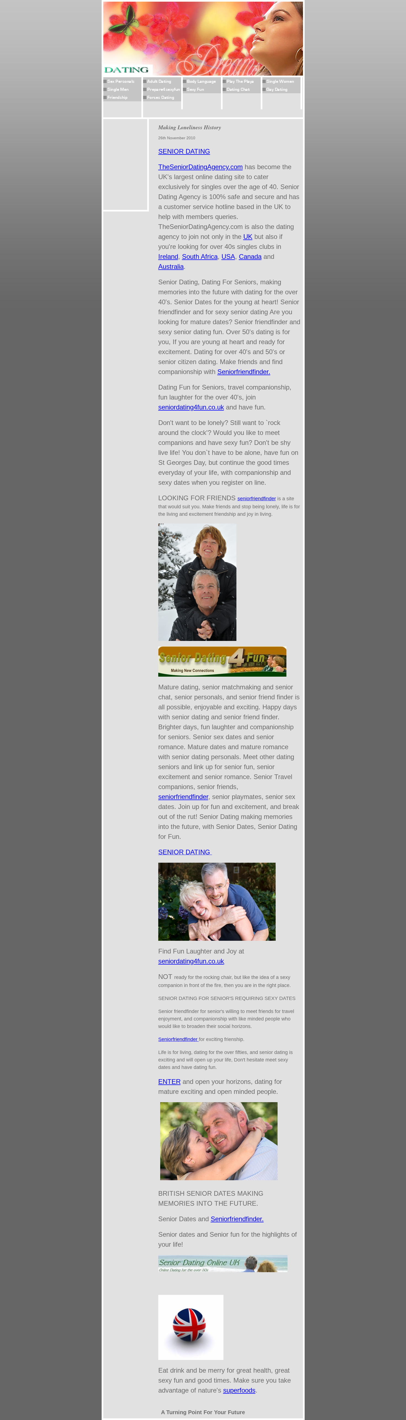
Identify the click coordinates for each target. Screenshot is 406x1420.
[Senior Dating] (223, 1287)
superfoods (239, 1390)
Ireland (168, 256)
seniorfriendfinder (257, 498)
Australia (171, 266)
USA (228, 256)
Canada (250, 256)
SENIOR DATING (184, 151)
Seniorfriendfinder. (243, 371)
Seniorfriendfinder (178, 1039)
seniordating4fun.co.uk (191, 407)
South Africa (200, 256)
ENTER (169, 1081)
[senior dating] (197, 638)
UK (247, 236)
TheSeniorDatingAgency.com (200, 167)
